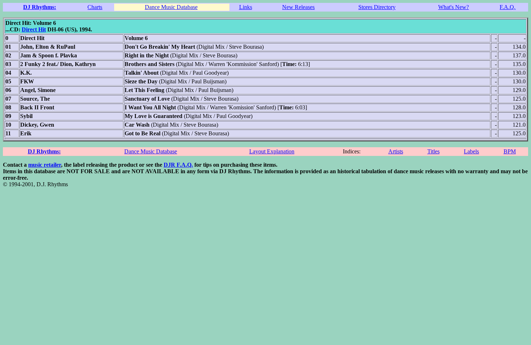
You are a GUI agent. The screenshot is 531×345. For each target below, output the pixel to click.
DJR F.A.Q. (178, 165)
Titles (433, 151)
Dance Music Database (171, 7)
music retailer (44, 165)
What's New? (453, 7)
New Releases (298, 7)
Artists (395, 151)
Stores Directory (377, 7)
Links (245, 7)
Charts (94, 7)
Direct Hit (34, 29)
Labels (471, 151)
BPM (510, 151)
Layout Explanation (271, 151)
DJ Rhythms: (39, 7)
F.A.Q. (507, 7)
